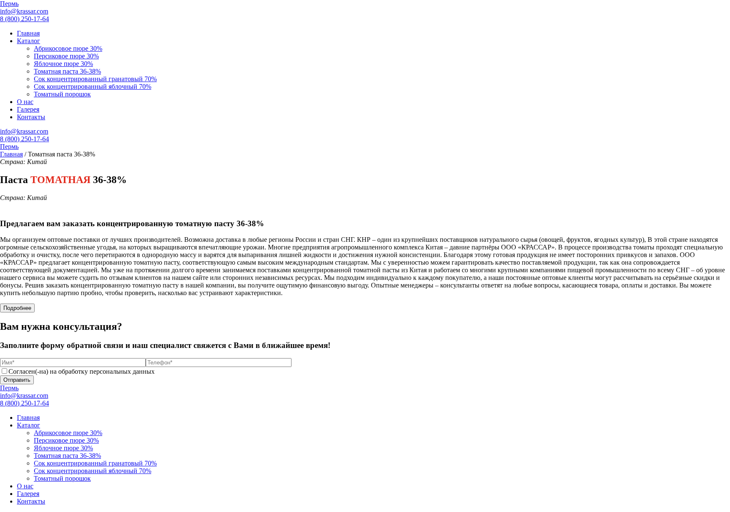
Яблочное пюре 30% (63, 63)
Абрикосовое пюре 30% (68, 48)
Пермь (9, 3)
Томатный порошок (62, 94)
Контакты (31, 116)
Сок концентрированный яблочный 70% (92, 86)
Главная (28, 33)
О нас (25, 101)
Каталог (28, 40)
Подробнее (17, 308)
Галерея (28, 109)
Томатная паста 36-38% (67, 71)
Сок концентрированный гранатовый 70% (95, 78)
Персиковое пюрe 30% (66, 56)
